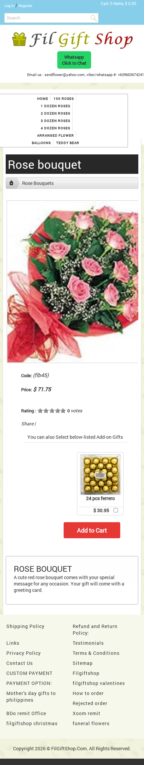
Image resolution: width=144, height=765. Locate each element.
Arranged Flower (55, 135)
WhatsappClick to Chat (74, 60)
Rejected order (90, 703)
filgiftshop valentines (99, 683)
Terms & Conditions (96, 653)
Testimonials (88, 643)
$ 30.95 (101, 510)
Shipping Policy (25, 626)
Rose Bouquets (38, 183)
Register (25, 5)
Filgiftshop (86, 673)
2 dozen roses (55, 113)
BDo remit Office (26, 713)
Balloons (41, 143)
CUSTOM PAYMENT (29, 673)
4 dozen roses (55, 128)
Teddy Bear (67, 143)
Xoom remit (86, 713)
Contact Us (19, 663)
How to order (88, 693)
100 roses (64, 98)
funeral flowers (91, 723)
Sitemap (83, 663)
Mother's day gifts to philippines (31, 696)
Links (12, 643)
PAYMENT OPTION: (29, 683)
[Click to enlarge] (100, 474)
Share (27, 423)
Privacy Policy (23, 653)
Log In (9, 5)
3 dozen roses (55, 121)
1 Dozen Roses (55, 106)
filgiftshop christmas (32, 723)
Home (42, 98)
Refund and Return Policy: (95, 629)
